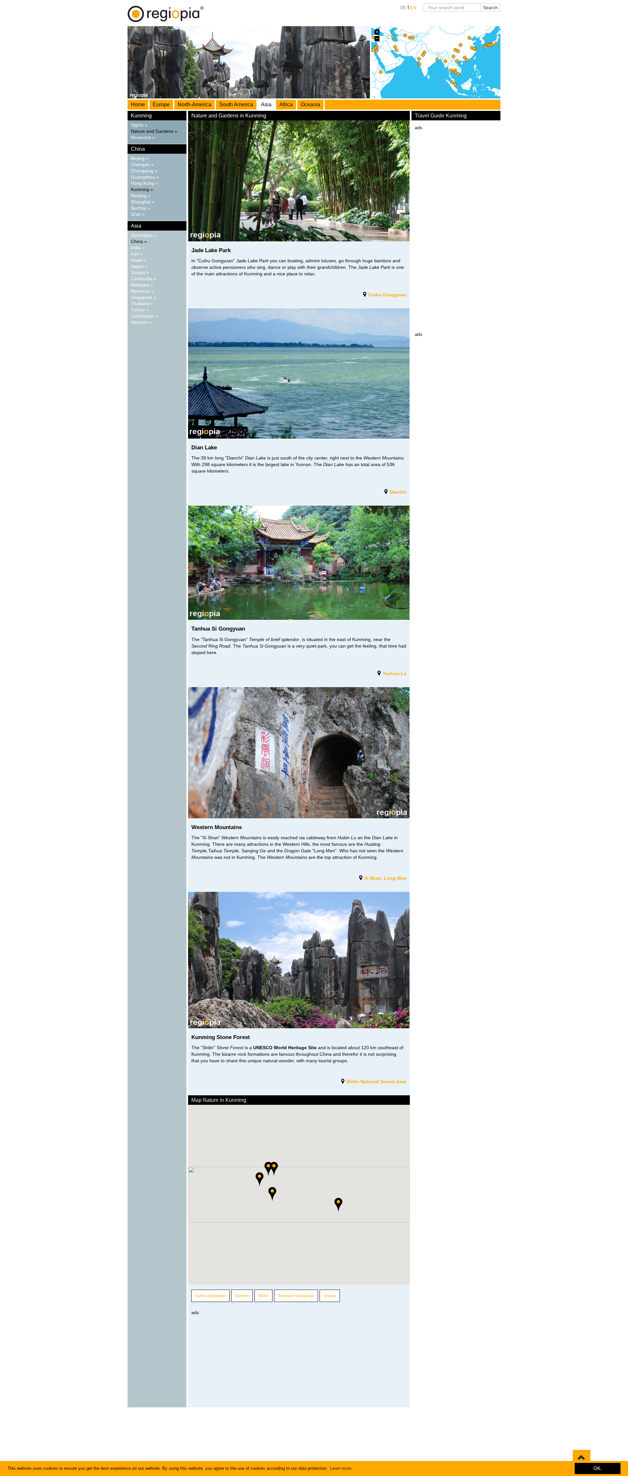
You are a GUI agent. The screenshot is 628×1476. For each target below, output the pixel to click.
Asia (266, 104)
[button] (272, 1194)
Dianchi (398, 492)
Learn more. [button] (341, 1468)
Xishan (329, 1296)
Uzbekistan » (144, 316)
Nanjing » (140, 195)
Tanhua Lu (394, 673)
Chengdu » (142, 164)
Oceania (310, 104)
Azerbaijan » (144, 235)
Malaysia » (142, 285)
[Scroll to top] (581, 1458)
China (138, 149)
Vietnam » (141, 322)
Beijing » (139, 158)
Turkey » (140, 309)
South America (236, 104)
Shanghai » (142, 202)
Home (138, 104)
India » (138, 247)
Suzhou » (140, 208)
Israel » (138, 260)
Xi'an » (138, 214)
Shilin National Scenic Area (376, 1081)
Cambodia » (143, 278)
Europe (161, 104)
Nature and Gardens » (154, 131)
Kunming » (142, 189)
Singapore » (143, 297)
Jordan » (140, 272)
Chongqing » (144, 170)
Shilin (263, 1296)
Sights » (139, 125)
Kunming (141, 115)
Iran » (137, 254)
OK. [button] (597, 1468)
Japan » (139, 266)
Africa (286, 104)
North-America (194, 104)
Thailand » (142, 303)
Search (490, 7)
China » (139, 241)
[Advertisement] (299, 1361)
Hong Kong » (144, 183)
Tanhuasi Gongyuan (296, 1296)
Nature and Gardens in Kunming (228, 115)
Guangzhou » (145, 177)
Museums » (143, 137)
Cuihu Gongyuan (387, 294)
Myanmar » (142, 291)
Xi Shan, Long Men (385, 878)
